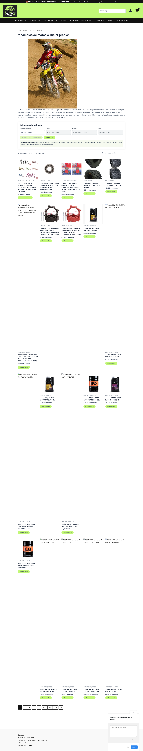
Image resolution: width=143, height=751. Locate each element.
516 (56, 707)
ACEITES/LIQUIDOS (87, 20)
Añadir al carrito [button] (46, 195)
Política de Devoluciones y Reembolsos (32, 740)
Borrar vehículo (49, 137)
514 (44, 707)
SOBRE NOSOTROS (122, 20)
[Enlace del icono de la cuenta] (130, 10)
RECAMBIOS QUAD (21, 20)
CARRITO (110, 20)
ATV (57, 20)
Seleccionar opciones (25, 197)
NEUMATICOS (74, 20)
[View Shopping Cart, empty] (137, 11)
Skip (128, 747)
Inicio (19, 30)
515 (50, 707)
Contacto (21, 735)
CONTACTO (100, 20)
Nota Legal (22, 743)
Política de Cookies (25, 745)
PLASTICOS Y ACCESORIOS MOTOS (41, 20)
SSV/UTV (64, 20)
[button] (112, 11)
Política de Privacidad (26, 738)
